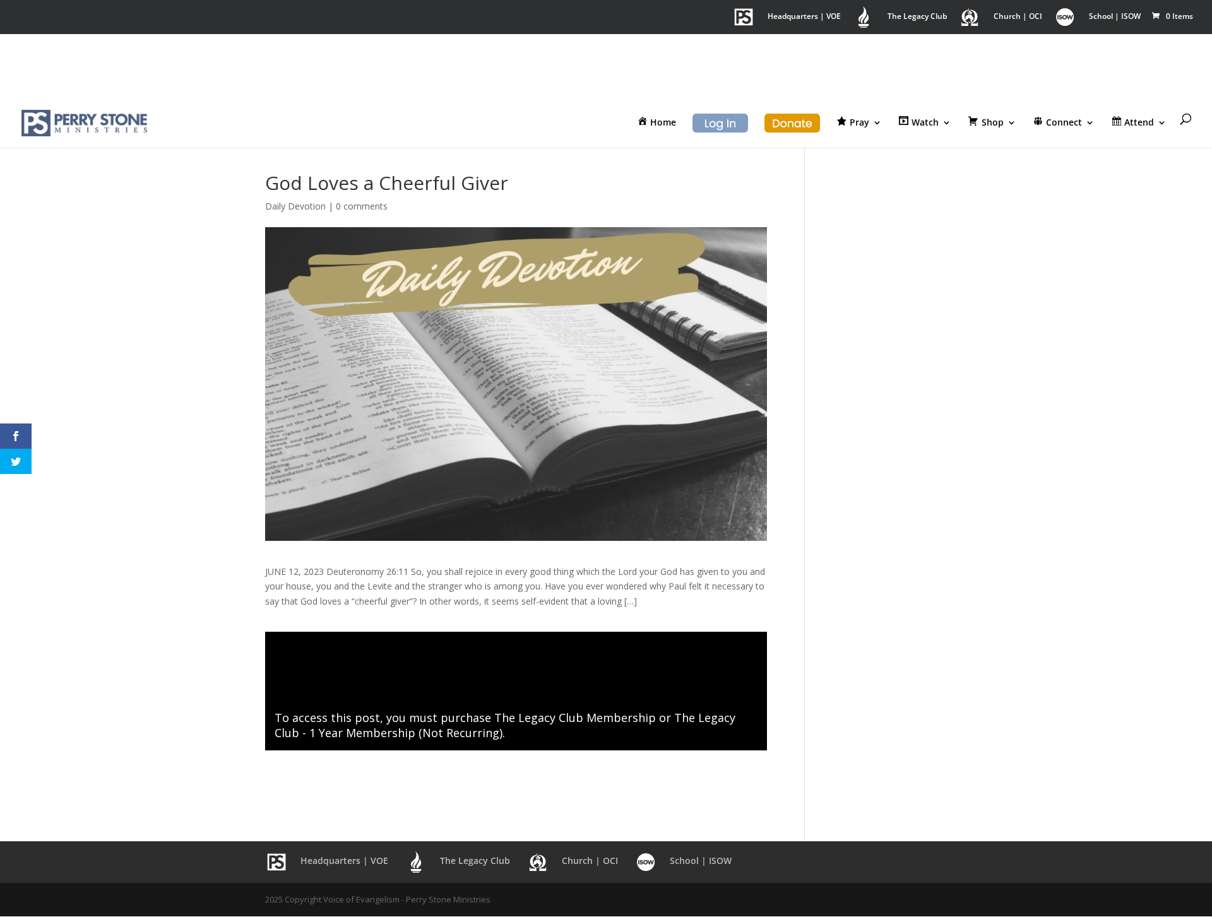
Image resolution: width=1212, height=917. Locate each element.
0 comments (362, 206)
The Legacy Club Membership (575, 717)
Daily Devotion (295, 206)
